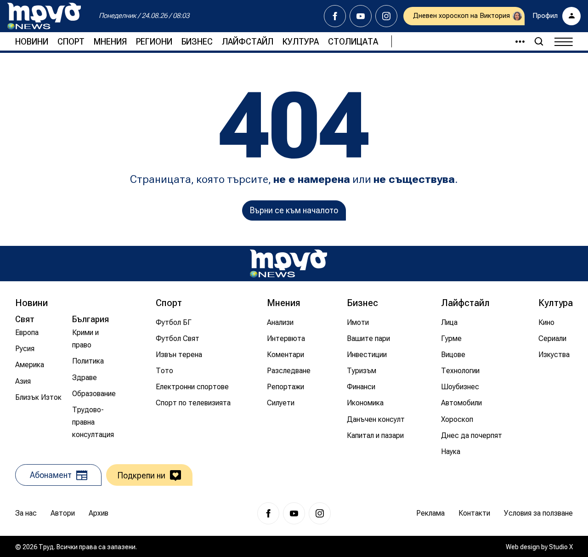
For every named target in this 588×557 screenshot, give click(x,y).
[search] (538, 41)
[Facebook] (335, 16)
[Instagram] (386, 16)
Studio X (561, 547)
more (516, 41)
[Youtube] (361, 16)
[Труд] (288, 264)
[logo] (44, 16)
